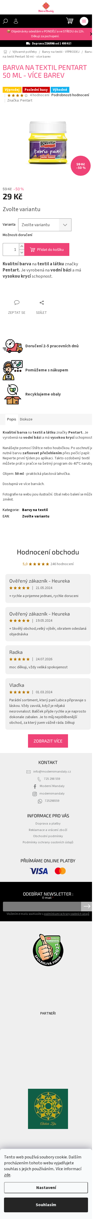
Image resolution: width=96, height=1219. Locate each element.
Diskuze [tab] (26, 419)
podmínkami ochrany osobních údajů (66, 914)
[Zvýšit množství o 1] (21, 246)
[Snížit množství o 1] (21, 252)
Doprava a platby (48, 823)
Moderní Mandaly (52, 786)
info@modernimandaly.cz (52, 771)
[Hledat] (5, 21)
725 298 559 (52, 778)
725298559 (52, 800)
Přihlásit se (87, 906)
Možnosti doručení (17, 235)
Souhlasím (46, 1205)
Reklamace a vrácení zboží (48, 829)
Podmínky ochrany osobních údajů (48, 842)
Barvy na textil (35, 510)
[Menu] (84, 21)
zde (7, 1175)
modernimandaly (52, 793)
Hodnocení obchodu (48, 551)
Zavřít (12, 292)
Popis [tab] (11, 419)
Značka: (19, 100)
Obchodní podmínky (48, 836)
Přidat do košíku (50, 249)
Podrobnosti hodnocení (70, 95)
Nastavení (46, 1188)
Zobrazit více (48, 740)
